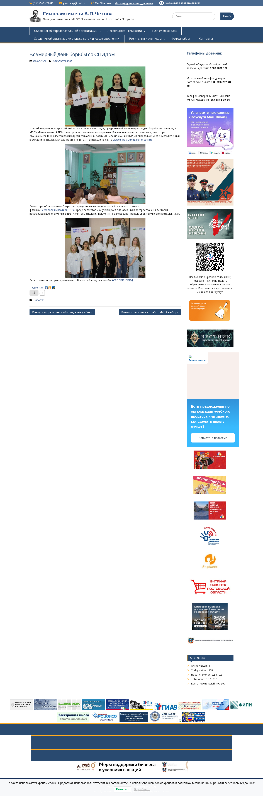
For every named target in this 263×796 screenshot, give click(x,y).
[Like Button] (34, 293)
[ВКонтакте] (46, 286)
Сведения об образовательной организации (65, 31)
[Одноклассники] (50, 286)
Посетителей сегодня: (205, 674)
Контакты (206, 39)
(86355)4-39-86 (43, 3)
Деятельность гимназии (124, 31)
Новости (39, 300)
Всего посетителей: (203, 683)
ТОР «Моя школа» (164, 31)
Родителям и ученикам (145, 39)
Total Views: (198, 679)
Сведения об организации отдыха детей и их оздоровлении (76, 39)
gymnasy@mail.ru (74, 3)
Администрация (62, 61)
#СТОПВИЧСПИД (122, 280)
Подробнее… (142, 789)
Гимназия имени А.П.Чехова (78, 13)
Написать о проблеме (212, 437)
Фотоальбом (181, 39)
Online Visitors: (200, 665)
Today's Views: (200, 670)
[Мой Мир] (54, 286)
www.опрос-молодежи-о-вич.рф (132, 139)
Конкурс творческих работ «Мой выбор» (150, 312)
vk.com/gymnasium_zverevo (134, 3)
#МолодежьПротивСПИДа (58, 210)
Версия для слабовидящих (182, 2)
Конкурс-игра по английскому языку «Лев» (62, 312)
